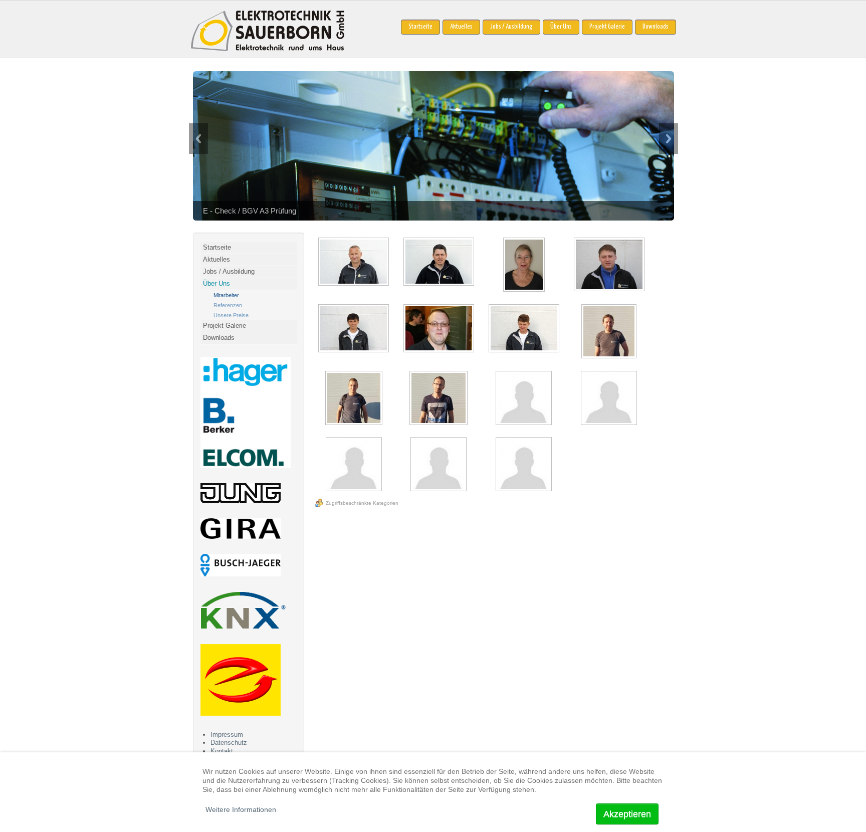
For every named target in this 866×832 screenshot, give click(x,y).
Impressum (226, 734)
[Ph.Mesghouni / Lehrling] (524, 465)
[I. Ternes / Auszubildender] (610, 399)
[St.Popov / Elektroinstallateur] (524, 329)
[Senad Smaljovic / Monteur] (439, 399)
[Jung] (240, 501)
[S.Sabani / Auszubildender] (354, 465)
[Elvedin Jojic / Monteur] (354, 399)
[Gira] (240, 536)
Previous (198, 138)
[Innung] (240, 713)
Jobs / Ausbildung (511, 27)
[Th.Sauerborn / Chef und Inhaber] (354, 263)
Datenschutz (228, 742)
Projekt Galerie (607, 27)
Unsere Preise (231, 315)
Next (668, 138)
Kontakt (221, 751)
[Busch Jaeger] (240, 574)
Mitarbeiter (226, 295)
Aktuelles (461, 27)
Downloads (655, 27)
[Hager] (245, 466)
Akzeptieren (627, 814)
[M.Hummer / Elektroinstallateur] (439, 329)
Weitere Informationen (240, 809)
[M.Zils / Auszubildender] (524, 399)
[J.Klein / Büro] (524, 266)
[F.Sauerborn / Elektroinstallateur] (610, 332)
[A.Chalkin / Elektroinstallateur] (354, 329)
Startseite (420, 27)
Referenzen (227, 305)
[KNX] (243, 627)
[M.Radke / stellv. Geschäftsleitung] (439, 263)
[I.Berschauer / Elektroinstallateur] (610, 265)
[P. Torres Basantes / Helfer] (439, 465)
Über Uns (561, 27)
